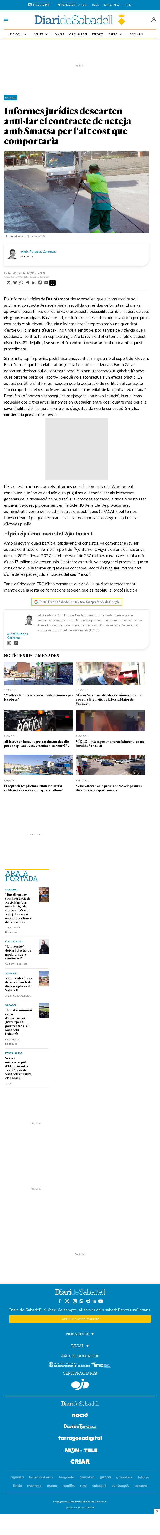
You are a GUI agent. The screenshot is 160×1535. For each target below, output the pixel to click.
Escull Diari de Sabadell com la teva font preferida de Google (79, 602)
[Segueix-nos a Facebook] (59, 1301)
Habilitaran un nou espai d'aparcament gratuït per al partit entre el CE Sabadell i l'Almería (18, 1022)
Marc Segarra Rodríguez (12, 1041)
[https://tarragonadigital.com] (80, 1439)
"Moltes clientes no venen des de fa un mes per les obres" (38, 697)
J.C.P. (8, 1083)
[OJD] (80, 1384)
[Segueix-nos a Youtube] (101, 1301)
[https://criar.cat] (80, 1462)
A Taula (82, 5)
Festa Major (13, 1053)
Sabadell (18, 34)
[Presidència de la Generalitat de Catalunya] (69, 1364)
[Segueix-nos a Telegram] (88, 1301)
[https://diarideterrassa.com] (80, 1427)
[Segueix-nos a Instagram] (75, 1301)
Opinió (116, 34)
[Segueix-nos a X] (67, 1301)
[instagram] (9, 643)
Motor (128, 5)
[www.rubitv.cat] (83, 1486)
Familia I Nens (112, 5)
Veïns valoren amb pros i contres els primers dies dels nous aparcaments (109, 788)
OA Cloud (89, 1508)
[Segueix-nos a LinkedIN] (94, 1301)
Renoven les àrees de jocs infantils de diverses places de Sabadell (18, 984)
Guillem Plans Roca (16, 964)
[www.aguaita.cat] (17, 1477)
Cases (95, 5)
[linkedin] (16, 643)
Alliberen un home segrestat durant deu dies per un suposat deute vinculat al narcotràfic (37, 744)
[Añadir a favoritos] (52, 283)
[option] (76, 195)
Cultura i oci (78, 34)
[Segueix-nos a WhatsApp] (81, 1301)
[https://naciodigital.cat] (80, 1415)
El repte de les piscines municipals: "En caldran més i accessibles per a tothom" (33, 788)
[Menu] (6, 19)
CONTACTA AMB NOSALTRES (80, 1319)
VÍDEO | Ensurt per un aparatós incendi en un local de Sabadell (110, 744)
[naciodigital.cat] (41, 1477)
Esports (97, 34)
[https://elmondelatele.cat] (80, 1450)
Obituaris (136, 34)
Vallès (41, 34)
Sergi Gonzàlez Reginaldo (14, 929)
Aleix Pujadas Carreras (18, 995)
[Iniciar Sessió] (153, 19)
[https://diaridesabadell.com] (80, 1404)
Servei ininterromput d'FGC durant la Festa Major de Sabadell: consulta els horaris (18, 1068)
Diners (59, 34)
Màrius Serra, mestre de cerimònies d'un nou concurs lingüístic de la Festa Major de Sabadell (109, 699)
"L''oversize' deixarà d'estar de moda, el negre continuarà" (18, 952)
